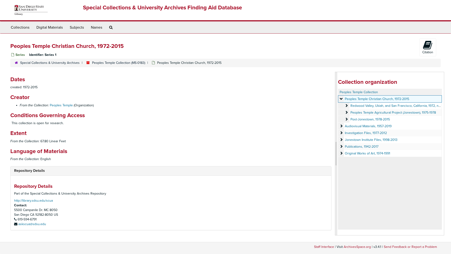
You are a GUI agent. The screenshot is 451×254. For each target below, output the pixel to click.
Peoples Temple (61, 105)
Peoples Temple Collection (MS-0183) (118, 63)
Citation (427, 52)
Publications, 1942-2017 (361, 147)
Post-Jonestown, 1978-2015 (370, 119)
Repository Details (29, 170)
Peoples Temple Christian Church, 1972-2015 (377, 99)
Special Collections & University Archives (50, 63)
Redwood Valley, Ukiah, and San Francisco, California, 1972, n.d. (396, 106)
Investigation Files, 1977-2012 (366, 133)
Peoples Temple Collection (359, 92)
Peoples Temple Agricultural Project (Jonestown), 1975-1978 (393, 113)
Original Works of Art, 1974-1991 (367, 153)
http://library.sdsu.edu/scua (33, 201)
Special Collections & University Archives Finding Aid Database (162, 7)
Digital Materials (49, 27)
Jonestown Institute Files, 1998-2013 (371, 140)
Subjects (77, 27)
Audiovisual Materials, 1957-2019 (368, 126)
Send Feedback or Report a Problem (410, 247)
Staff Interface (324, 247)
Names (96, 27)
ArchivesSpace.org (357, 247)
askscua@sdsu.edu (32, 224)
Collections (20, 27)
